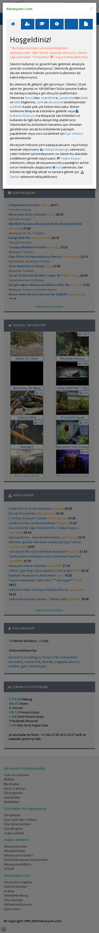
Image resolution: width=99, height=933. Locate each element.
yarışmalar (66, 98)
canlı (40, 102)
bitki (17, 102)
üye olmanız (74, 133)
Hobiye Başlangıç (56, 149)
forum (29, 98)
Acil (58, 167)
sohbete (16, 106)
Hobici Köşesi (70, 158)
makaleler (48, 98)
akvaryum (55, 102)
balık (84, 98)
